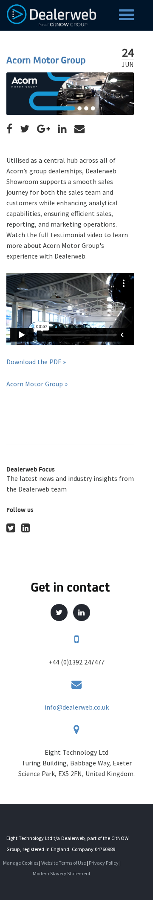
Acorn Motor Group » (37, 384)
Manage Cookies (20, 863)
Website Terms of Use (63, 863)
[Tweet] (24, 129)
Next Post (48, 410)
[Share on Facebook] (9, 129)
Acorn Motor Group (46, 60)
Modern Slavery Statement (62, 873)
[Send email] (79, 129)
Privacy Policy (104, 863)
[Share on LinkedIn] (62, 129)
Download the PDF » (36, 361)
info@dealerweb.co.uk (77, 707)
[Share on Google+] (43, 129)
